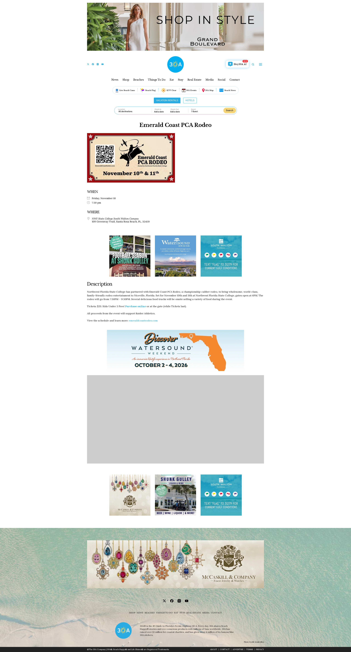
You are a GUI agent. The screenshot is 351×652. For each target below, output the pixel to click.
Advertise (238, 649)
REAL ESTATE (193, 612)
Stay (180, 79)
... (162, 111)
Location (121, 109)
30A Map (209, 90)
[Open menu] (260, 64)
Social (221, 79)
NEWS (140, 612)
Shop (125, 79)
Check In (158, 109)
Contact (235, 79)
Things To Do (156, 79)
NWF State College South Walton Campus (115, 218)
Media (210, 79)
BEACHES (150, 612)
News (114, 79)
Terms (249, 649)
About (213, 649)
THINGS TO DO (164, 612)
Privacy (260, 649)
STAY (182, 612)
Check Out (175, 109)
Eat (172, 79)
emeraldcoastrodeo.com (143, 320)
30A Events (191, 90)
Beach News (230, 90)
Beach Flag (150, 90)
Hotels (190, 100)
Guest (193, 109)
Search (229, 110)
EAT (176, 612)
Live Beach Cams (127, 90)
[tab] (167, 100)
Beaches (138, 79)
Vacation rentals (167, 100)
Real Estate (194, 79)
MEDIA (206, 612)
